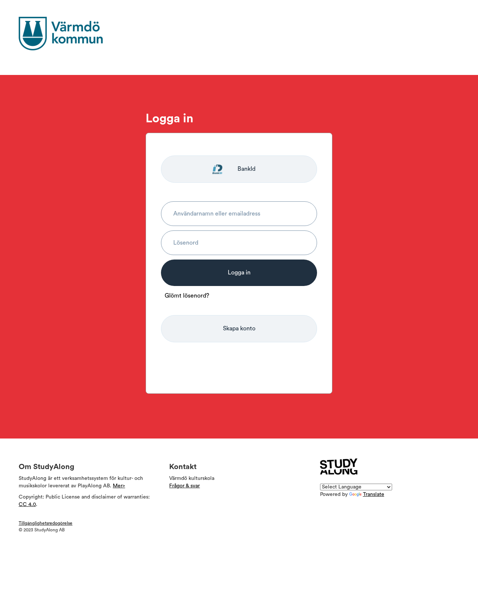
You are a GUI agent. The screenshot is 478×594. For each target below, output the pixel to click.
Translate (373, 494)
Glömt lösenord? (187, 296)
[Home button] (73, 33)
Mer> (119, 485)
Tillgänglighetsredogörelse (45, 523)
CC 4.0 (27, 504)
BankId (246, 169)
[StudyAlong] (338, 466)
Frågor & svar (184, 485)
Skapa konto (239, 328)
